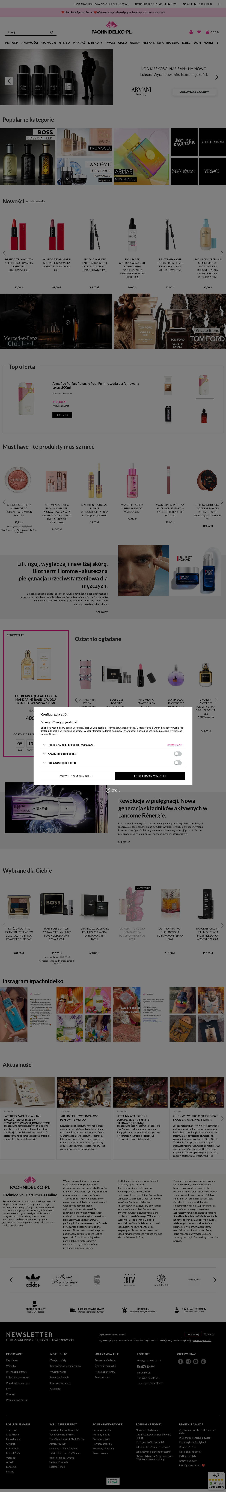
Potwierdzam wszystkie (150, 776)
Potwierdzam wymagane (76, 776)
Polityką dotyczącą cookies (121, 727)
